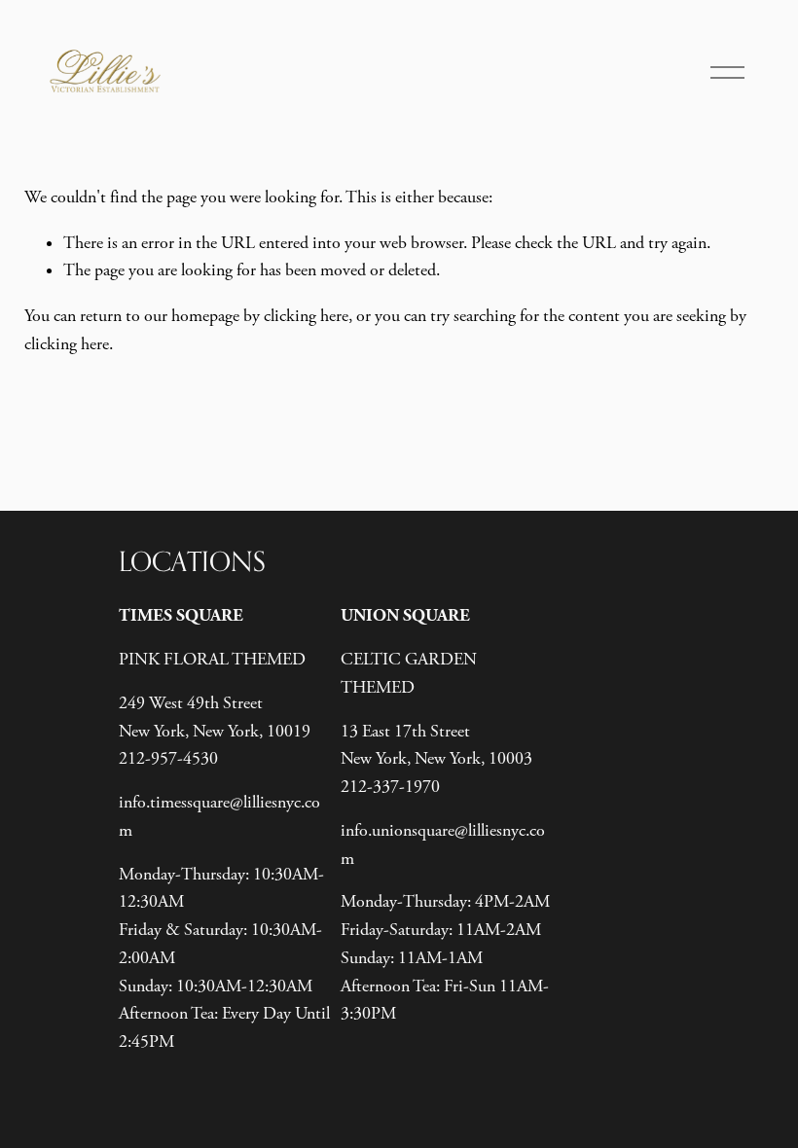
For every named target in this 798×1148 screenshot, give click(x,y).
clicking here (306, 316)
